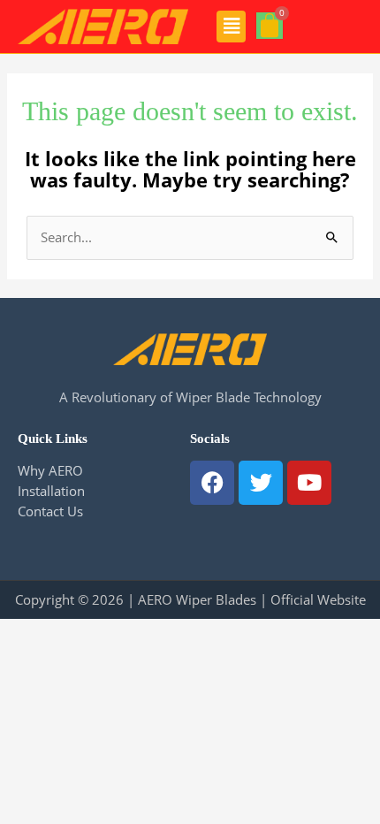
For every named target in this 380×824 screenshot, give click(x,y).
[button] (231, 26)
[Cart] (269, 25)
